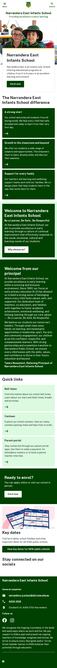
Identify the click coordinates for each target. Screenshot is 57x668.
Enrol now (15, 84)
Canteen (10, 416)
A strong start (13, 112)
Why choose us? (16, 249)
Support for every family (19, 173)
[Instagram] (12, 621)
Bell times (11, 388)
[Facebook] (4, 621)
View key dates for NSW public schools (28, 549)
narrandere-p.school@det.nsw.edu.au (29, 595)
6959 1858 (15, 601)
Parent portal (13, 440)
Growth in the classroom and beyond (27, 142)
